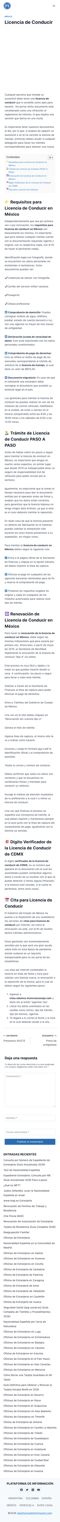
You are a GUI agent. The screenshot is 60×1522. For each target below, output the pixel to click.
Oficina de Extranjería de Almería (22, 1422)
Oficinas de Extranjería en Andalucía (24, 1449)
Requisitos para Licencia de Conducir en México (28, 164)
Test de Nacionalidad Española (21, 1170)
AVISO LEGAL (45, 1505)
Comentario (14, 1076)
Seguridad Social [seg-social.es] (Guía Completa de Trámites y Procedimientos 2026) (26, 1312)
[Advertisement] (30, 58)
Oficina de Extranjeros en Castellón (24, 1296)
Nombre (11, 1118)
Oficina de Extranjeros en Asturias (23, 1353)
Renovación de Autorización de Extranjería (28, 1221)
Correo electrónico (17, 1132)
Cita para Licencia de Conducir (24, 189)
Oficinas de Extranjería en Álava (22, 1400)
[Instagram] (32, 1489)
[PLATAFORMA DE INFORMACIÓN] (7, 5)
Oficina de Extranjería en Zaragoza (23, 1280)
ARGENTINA (15, 1498)
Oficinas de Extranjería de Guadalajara (26, 1438)
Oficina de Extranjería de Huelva (22, 1302)
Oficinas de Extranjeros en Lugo (22, 1331)
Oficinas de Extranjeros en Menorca (24, 1369)
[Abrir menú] (54, 5)
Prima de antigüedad (49, 1040)
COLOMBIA (32, 1498)
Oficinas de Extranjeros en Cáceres (24, 1347)
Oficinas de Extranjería (16, 1237)
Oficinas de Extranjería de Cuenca (23, 1443)
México (8, 16)
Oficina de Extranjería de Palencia (23, 1274)
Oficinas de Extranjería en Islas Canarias (27, 1364)
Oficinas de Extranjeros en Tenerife (24, 1416)
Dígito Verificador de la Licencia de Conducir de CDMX (30, 184)
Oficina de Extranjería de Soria (21, 1285)
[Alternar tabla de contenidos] (49, 157)
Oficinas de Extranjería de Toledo (22, 1433)
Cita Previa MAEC (13, 1216)
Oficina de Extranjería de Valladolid (24, 1291)
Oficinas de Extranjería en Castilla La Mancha (30, 1427)
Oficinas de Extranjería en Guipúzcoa (25, 1405)
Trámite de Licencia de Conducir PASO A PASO (28, 170)
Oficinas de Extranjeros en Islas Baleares (27, 1411)
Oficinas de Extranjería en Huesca (23, 1471)
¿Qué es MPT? (12, 1185)
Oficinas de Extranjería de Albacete (24, 1465)
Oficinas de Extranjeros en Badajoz (23, 1342)
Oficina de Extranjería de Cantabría (24, 1269)
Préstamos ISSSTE (14, 1038)
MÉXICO (11, 1505)
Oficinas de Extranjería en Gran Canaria (26, 1454)
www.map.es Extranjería (17, 1200)
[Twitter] (27, 1489)
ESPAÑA (47, 1498)
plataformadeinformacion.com (34, 1513)
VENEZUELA (26, 1505)
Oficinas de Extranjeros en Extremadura (26, 1337)
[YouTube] (38, 1489)
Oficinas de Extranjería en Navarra (23, 1394)
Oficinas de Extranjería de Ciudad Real (26, 1460)
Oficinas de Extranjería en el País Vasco (26, 1358)
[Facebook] (21, 1489)
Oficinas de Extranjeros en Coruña (23, 1263)
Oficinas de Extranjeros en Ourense (24, 1258)
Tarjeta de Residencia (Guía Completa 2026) (29, 1226)
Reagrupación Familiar (16, 1232)
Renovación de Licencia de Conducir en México (27, 177)
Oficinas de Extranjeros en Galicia (23, 1253)
